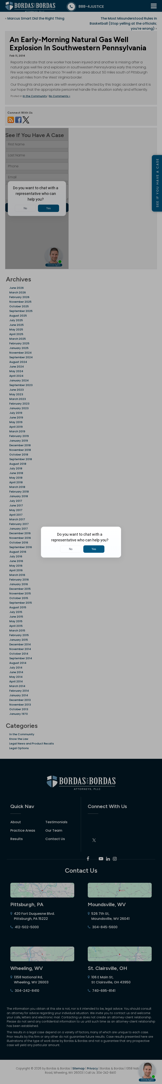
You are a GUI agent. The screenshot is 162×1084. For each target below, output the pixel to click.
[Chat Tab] (81, 542)
